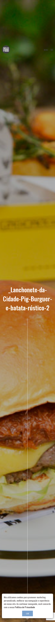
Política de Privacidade (25, 607)
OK (27, 613)
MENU (46, 49)
